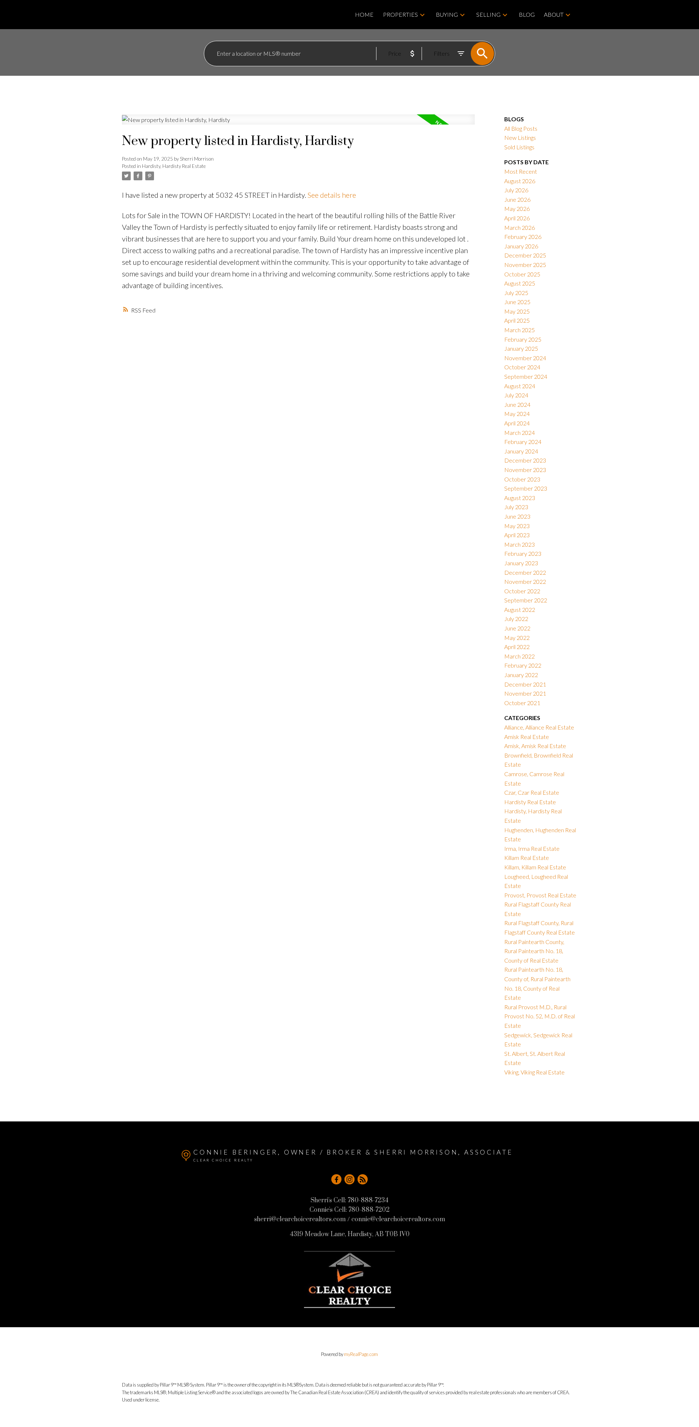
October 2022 (522, 590)
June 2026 (517, 199)
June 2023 (517, 516)
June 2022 (517, 628)
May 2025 (517, 311)
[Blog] (363, 1179)
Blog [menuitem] (527, 14)
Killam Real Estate (526, 857)
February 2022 (522, 665)
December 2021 (525, 684)
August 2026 (519, 180)
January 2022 (521, 674)
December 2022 (525, 572)
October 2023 (522, 479)
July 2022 (516, 618)
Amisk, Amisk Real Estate (535, 745)
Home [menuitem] (364, 14)
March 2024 (519, 432)
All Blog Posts (520, 128)
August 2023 (519, 497)
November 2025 (525, 264)
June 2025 (517, 301)
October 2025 (522, 274)
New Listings (520, 137)
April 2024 (517, 423)
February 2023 (522, 553)
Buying (447, 14)
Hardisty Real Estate (530, 801)
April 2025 (517, 320)
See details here (332, 194)
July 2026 (516, 189)
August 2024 (519, 385)
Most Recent (520, 171)
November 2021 (525, 693)
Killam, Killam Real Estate (535, 867)
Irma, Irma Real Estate (532, 848)
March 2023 (519, 544)
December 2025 (525, 255)
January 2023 (521, 562)
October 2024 (522, 366)
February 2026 (522, 236)
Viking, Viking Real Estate (534, 1072)
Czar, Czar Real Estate (531, 792)
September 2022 (525, 600)
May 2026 (517, 208)
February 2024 (522, 441)
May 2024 (517, 413)
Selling (488, 14)
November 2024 (525, 357)
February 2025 (522, 339)
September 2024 (525, 376)
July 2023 (516, 506)
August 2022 (519, 609)
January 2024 (521, 451)
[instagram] (349, 1179)
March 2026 (519, 227)
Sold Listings (519, 147)
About (554, 14)
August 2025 (519, 283)
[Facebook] (336, 1179)
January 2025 (521, 348)
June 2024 (517, 404)
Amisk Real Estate (526, 736)
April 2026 (517, 218)
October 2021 (522, 702)
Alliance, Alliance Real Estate (539, 727)
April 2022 (517, 646)
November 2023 (525, 469)
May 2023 (517, 525)
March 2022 (519, 656)
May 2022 (517, 637)
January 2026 (521, 246)
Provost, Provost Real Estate (540, 895)
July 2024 (516, 395)
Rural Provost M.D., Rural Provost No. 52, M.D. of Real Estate (539, 1016)
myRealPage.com (361, 1354)
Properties (400, 14)
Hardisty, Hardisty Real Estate (174, 166)
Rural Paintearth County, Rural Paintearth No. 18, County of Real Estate (534, 951)
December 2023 (525, 460)
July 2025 (516, 292)
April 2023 (517, 534)
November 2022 (525, 581)
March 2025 (519, 329)
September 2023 (525, 488)
